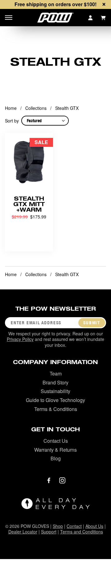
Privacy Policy (20, 339)
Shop (58, 526)
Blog (56, 458)
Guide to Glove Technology (55, 400)
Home (11, 108)
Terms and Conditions (81, 532)
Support (48, 532)
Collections (36, 108)
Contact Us (55, 440)
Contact (74, 526)
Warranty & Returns (55, 449)
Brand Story (55, 382)
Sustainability (55, 391)
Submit (91, 322)
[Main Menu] (8, 17)
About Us (94, 526)
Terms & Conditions (55, 409)
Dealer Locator (22, 532)
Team (56, 373)
